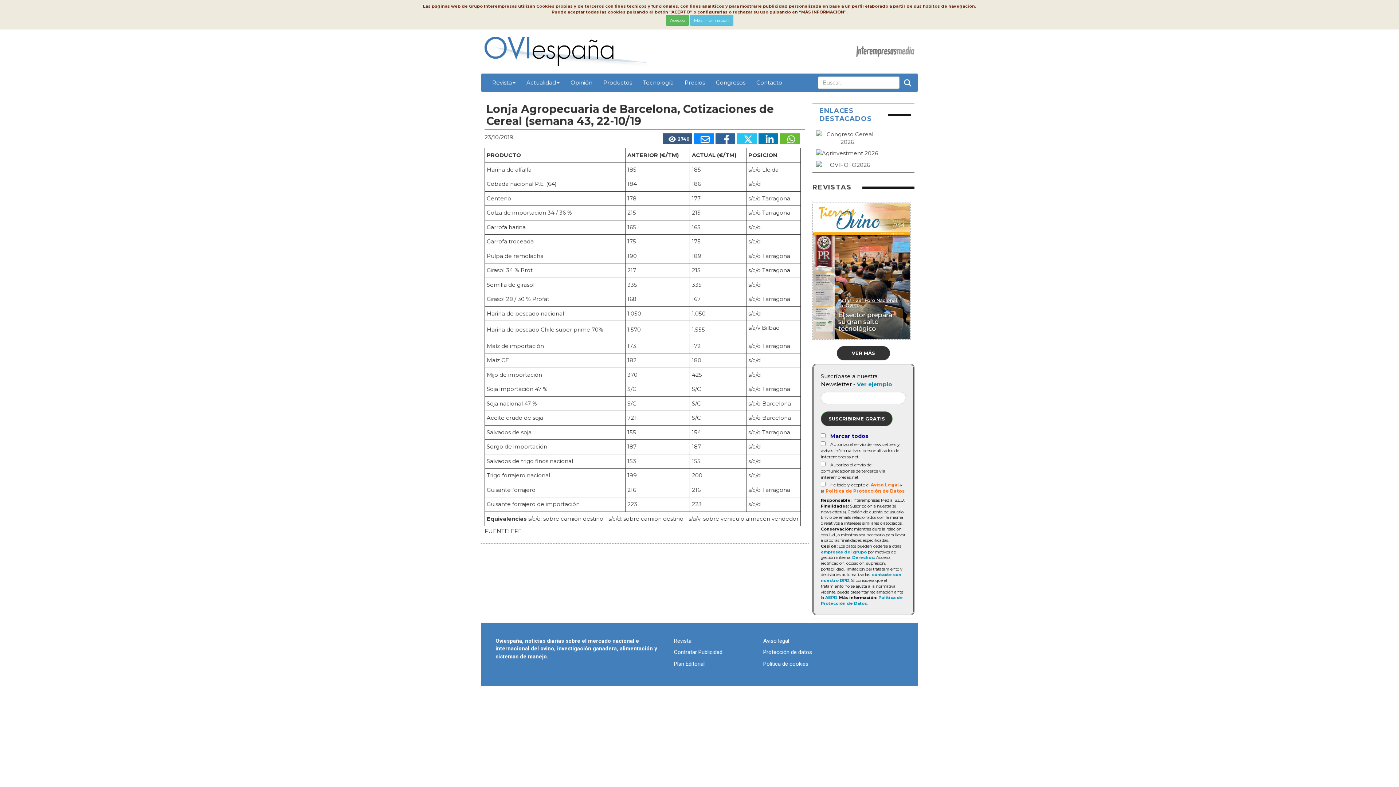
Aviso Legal (885, 485)
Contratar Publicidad (698, 652)
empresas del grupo (844, 552)
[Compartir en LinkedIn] (768, 138)
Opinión (581, 82)
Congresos (730, 82)
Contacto (769, 82)
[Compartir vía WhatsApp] (790, 138)
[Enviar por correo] (704, 138)
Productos (617, 82)
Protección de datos (787, 652)
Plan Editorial (689, 664)
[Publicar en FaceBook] (725, 138)
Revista (502, 82)
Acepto (677, 20)
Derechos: (863, 557)
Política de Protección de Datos (865, 491)
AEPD (831, 597)
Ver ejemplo (874, 384)
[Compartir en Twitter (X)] (747, 138)
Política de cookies (785, 664)
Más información (711, 20)
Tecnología (658, 82)
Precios (695, 82)
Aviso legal (776, 641)
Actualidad (541, 82)
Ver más (863, 353)
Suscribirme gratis (856, 419)
